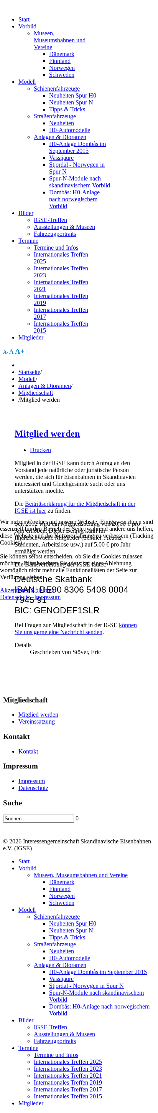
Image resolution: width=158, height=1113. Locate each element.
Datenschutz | (17, 597)
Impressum (47, 597)
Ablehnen (42, 590)
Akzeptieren (15, 590)
